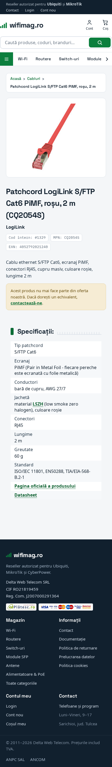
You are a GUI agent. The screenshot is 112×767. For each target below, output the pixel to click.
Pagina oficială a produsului (45, 486)
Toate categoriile (21, 683)
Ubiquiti (54, 4)
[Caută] (100, 42)
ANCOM (37, 759)
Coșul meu (16, 723)
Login (29, 10)
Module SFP (17, 656)
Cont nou (48, 10)
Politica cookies (73, 665)
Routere (43, 58)
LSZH (38, 404)
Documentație (72, 639)
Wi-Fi (22, 58)
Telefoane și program (79, 706)
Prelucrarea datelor (77, 656)
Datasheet (25, 495)
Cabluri (33, 78)
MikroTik (74, 4)
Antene (12, 665)
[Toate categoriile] (6, 59)
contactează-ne (26, 303)
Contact (12, 10)
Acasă (15, 78)
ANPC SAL (15, 759)
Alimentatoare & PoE (25, 674)
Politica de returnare (78, 648)
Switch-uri (69, 58)
